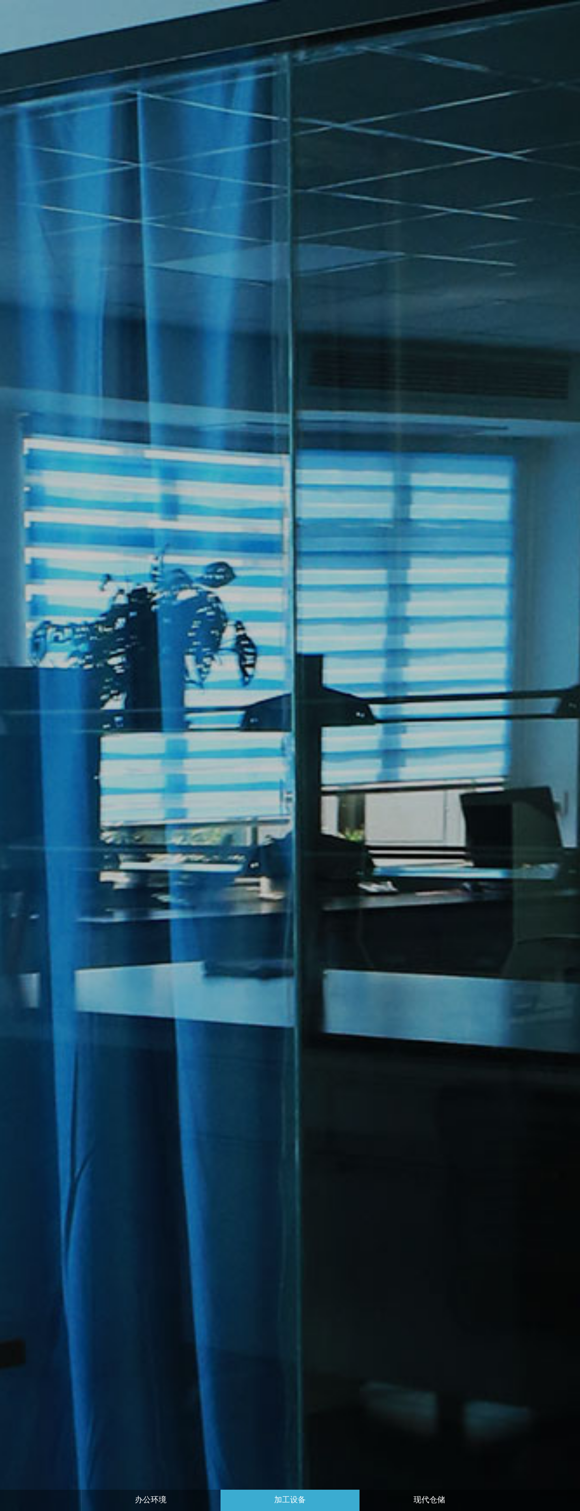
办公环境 (151, 1500)
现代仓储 (429, 1500)
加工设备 (290, 1500)
